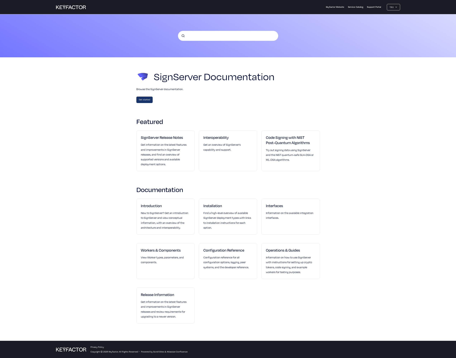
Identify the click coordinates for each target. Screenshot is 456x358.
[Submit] (183, 36)
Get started (144, 99)
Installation (212, 205)
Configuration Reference (223, 250)
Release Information (157, 294)
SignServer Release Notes (162, 137)
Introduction (151, 205)
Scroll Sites (158, 351)
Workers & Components (161, 250)
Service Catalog (355, 7)
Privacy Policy (97, 347)
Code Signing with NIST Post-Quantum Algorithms (288, 140)
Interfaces (274, 205)
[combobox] (228, 36)
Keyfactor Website (335, 7)
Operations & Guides (283, 250)
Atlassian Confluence (177, 351)
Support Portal (374, 7)
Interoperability (216, 137)
